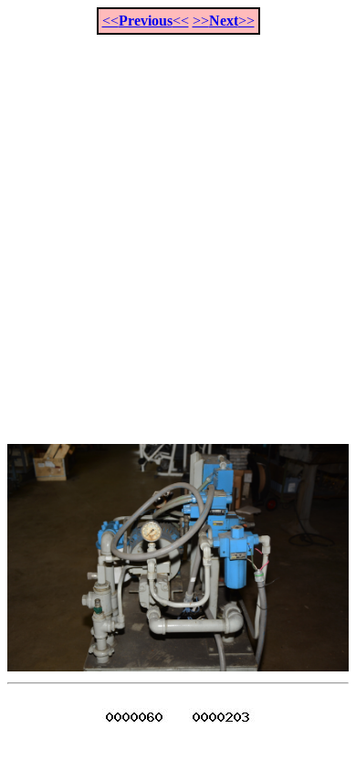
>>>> (224, 20)
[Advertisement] (178, 229)
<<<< (145, 20)
